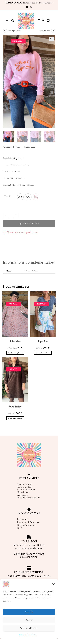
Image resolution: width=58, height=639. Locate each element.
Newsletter (23, 492)
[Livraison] (29, 537)
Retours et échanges (29, 522)
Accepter (29, 611)
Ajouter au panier (29, 224)
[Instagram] (31, 7)
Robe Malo (15, 341)
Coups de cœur (26, 489)
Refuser (29, 620)
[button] (53, 584)
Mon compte (24, 484)
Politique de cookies (27, 635)
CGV (19, 528)
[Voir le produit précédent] (5, 31)
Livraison (22, 519)
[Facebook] (27, 7)
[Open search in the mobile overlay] (12, 20)
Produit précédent (14, 31)
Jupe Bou (43, 341)
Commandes (24, 487)
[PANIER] (48, 20)
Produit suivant (45, 31)
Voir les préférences (29, 628)
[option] (20, 197)
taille (7, 196)
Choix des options (15, 353)
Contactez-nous (26, 525)
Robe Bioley (15, 406)
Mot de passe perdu (28, 497)
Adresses (22, 495)
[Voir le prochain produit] (53, 31)
